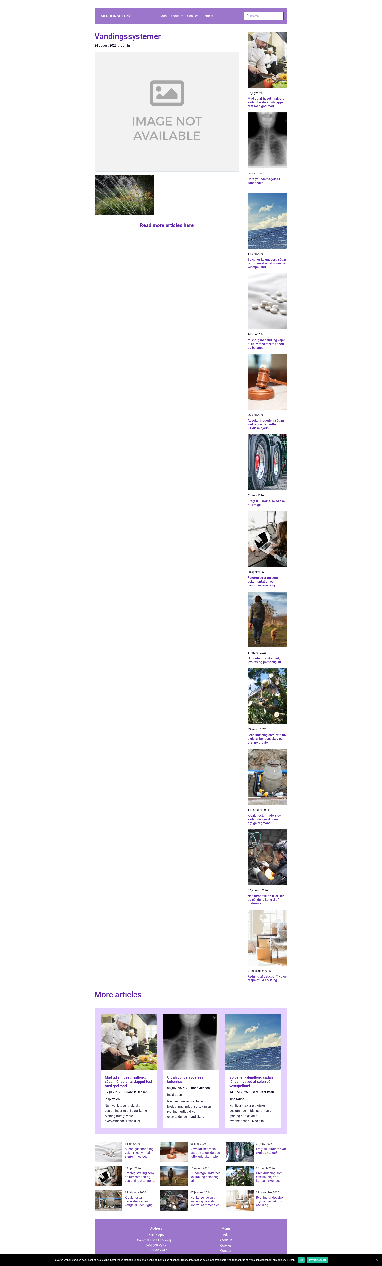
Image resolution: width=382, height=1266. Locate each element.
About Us (177, 16)
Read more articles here (167, 225)
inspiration (112, 1099)
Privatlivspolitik (317, 1260)
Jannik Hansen (137, 1092)
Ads (164, 16)
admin (125, 45)
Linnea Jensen (199, 1088)
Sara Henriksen (263, 1092)
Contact (207, 16)
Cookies (192, 16)
